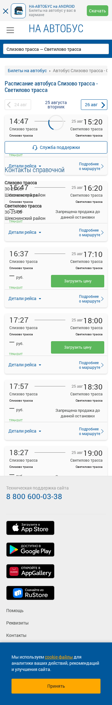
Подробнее (87, 232)
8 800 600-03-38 (34, 496)
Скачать (97, 11)
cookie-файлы (59, 657)
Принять (56, 686)
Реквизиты (17, 623)
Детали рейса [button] (22, 232)
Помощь (15, 610)
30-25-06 (13, 189)
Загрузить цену (77, 280)
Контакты (16, 635)
